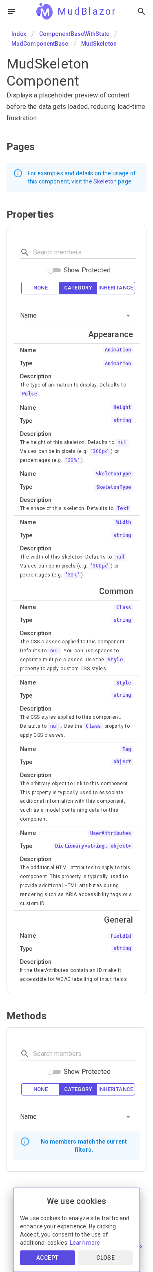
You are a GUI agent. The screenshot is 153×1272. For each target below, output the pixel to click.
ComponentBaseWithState (74, 34)
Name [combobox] (28, 315)
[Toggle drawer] (11, 11)
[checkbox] (40, 288)
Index (19, 34)
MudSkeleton (99, 43)
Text (123, 508)
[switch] (50, 270)
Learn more (85, 1242)
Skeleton (105, 181)
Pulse (29, 394)
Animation (118, 364)
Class (93, 726)
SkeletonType (113, 487)
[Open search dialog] (141, 11)
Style (115, 659)
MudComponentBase (40, 43)
